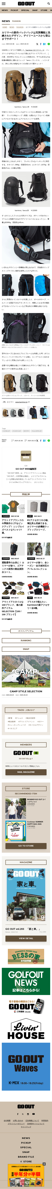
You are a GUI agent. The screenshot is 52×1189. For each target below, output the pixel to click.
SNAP (35, 10)
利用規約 (44, 1121)
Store (44, 10)
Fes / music (8, 7)
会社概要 (7, 1121)
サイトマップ (26, 1127)
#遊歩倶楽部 (30, 718)
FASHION (16, 21)
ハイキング (6, 431)
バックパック (17, 431)
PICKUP (14, 10)
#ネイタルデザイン (36, 725)
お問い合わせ (18, 1121)
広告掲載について (32, 1121)
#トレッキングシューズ (17, 725)
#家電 (10, 718)
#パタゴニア (12, 728)
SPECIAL (25, 10)
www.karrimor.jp (21, 402)
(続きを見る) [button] (38, 482)
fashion (19, 27)
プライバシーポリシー (16, 1124)
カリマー (26, 431)
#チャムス (19, 718)
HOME (4, 27)
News (5, 10)
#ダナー (41, 722)
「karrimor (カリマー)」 (33, 50)
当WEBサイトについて (35, 1124)
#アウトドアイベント (27, 722)
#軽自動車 (12, 722)
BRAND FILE (26, 1156)
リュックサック (36, 431)
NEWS (11, 27)
